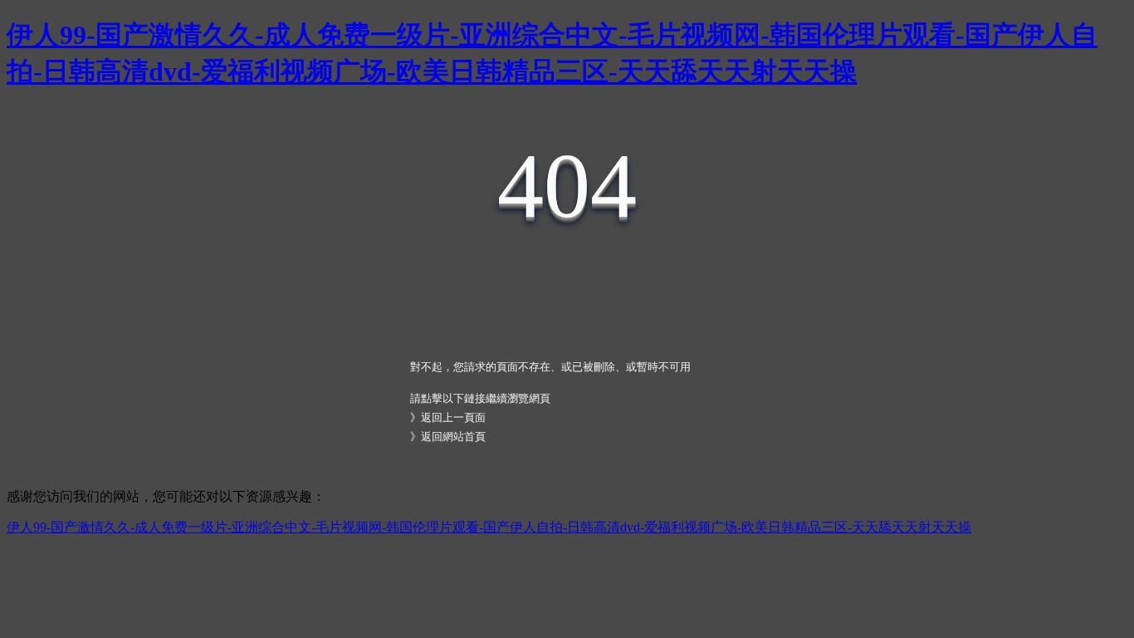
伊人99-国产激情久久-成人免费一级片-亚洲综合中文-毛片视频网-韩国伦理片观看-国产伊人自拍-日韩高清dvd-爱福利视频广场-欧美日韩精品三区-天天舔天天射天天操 (489, 527)
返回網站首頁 (453, 436)
